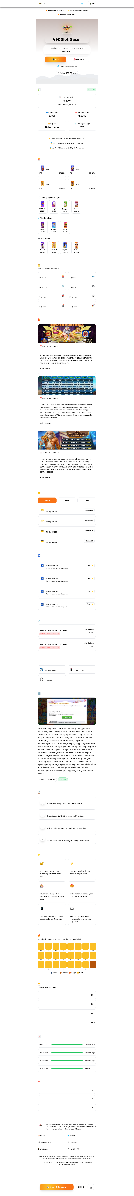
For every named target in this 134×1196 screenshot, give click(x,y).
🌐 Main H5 (72, 1135)
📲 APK (92, 4)
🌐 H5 (83, 4)
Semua (47, 500)
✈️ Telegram (72, 1142)
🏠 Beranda (42, 1135)
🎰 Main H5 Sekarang (56, 1187)
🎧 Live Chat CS (73, 1149)
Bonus (67, 500)
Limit (87, 500)
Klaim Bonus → (46, 369)
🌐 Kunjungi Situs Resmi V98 (67, 66)
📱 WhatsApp (43, 1149)
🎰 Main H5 (78, 59)
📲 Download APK (44, 1142)
